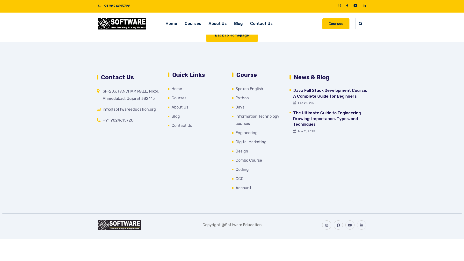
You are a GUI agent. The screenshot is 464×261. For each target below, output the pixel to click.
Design (242, 151)
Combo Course (249, 160)
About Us (218, 23)
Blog (238, 23)
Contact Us (261, 23)
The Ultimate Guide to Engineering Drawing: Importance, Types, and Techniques (327, 118)
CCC (240, 178)
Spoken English (249, 89)
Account (243, 188)
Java (240, 107)
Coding (242, 169)
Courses (193, 23)
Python (242, 98)
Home (171, 23)
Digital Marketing (251, 142)
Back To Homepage (232, 35)
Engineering (247, 132)
